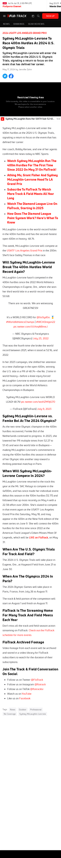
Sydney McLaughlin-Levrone (32, 714)
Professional (36, 709)
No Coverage (10, 714)
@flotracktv (36, 689)
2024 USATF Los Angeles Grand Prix (25, 32)
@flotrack (40, 684)
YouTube (26, 693)
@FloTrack (37, 679)
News (12, 709)
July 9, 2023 (44, 408)
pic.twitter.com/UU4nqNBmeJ (30, 326)
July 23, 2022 (40, 338)
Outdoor (22, 709)
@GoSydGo (43, 317)
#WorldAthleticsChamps (20, 321)
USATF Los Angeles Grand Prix (24, 250)
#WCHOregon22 (45, 321)
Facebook (24, 698)
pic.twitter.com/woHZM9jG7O (38, 401)
